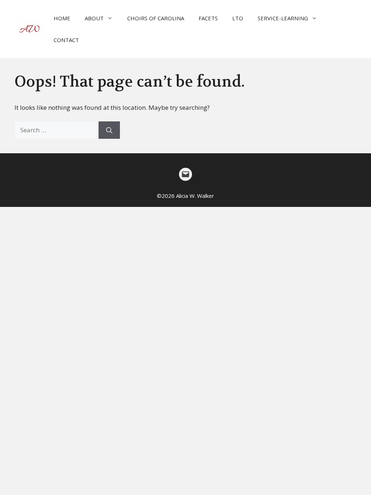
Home (62, 18)
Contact (66, 39)
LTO (237, 18)
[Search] (109, 130)
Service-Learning (283, 18)
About (94, 18)
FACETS (208, 18)
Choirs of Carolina (155, 18)
